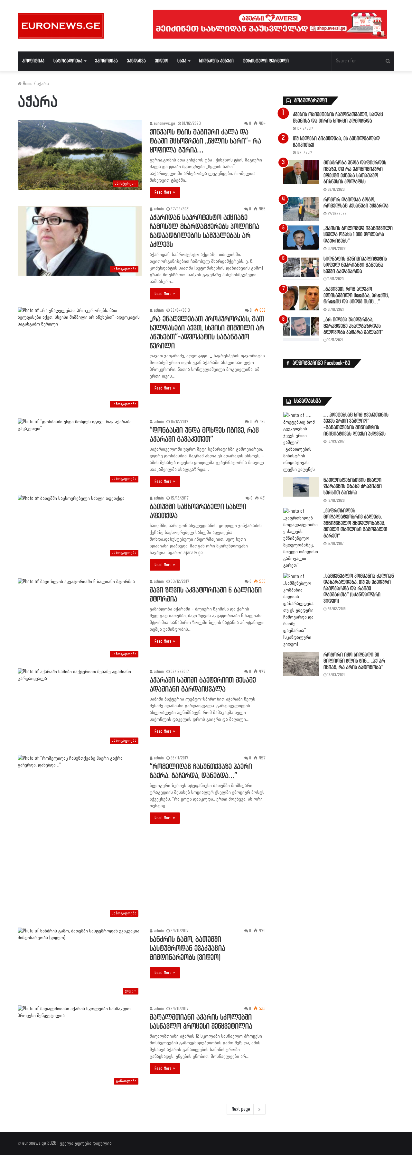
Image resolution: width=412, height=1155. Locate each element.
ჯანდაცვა (136, 61)
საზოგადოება (67, 61)
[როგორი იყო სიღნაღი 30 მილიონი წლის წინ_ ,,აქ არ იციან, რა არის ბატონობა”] (301, 664)
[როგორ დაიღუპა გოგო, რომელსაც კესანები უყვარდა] (301, 209)
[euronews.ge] (61, 26)
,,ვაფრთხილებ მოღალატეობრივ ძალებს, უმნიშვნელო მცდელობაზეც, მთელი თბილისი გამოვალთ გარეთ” (355, 523)
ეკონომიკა (106, 61)
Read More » (164, 192)
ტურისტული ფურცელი (266, 61)
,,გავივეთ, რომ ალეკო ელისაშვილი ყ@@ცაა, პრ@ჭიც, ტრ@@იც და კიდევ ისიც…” (356, 296)
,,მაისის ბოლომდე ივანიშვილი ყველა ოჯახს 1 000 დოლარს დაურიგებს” (358, 235)
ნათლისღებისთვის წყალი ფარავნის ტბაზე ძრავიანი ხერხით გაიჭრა (352, 487)
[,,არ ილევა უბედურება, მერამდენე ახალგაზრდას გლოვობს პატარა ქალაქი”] (301, 329)
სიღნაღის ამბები (216, 61)
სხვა (181, 61)
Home (27, 83)
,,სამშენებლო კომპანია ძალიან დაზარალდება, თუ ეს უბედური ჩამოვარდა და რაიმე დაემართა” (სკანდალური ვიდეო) (358, 588)
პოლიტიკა (33, 61)
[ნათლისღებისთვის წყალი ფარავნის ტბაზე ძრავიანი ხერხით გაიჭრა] (301, 487)
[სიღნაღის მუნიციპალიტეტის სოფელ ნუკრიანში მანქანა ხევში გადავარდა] (301, 268)
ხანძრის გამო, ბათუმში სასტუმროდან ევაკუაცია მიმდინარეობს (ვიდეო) (187, 949)
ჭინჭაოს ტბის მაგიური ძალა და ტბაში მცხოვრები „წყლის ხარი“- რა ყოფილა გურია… (205, 141)
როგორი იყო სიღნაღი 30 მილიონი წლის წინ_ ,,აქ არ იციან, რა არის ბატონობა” (354, 661)
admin (158, 209)
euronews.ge (164, 123)
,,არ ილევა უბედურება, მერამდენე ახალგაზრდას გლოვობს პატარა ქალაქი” (353, 326)
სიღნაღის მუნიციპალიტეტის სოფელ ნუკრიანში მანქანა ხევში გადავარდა (355, 265)
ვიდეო (161, 61)
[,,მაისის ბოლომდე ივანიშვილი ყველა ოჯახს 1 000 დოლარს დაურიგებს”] (301, 237)
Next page (241, 1109)
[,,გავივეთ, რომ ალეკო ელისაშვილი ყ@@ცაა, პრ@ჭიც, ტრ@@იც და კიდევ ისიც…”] (301, 298)
